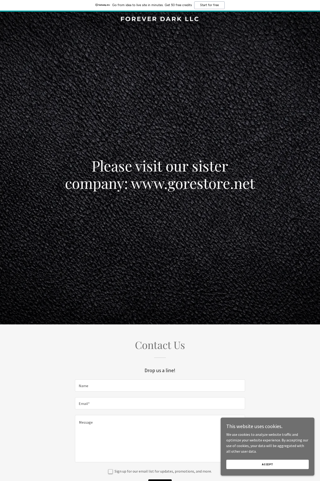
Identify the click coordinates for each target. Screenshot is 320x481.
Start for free (209, 5)
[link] (159, 19)
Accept (267, 464)
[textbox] (160, 385)
